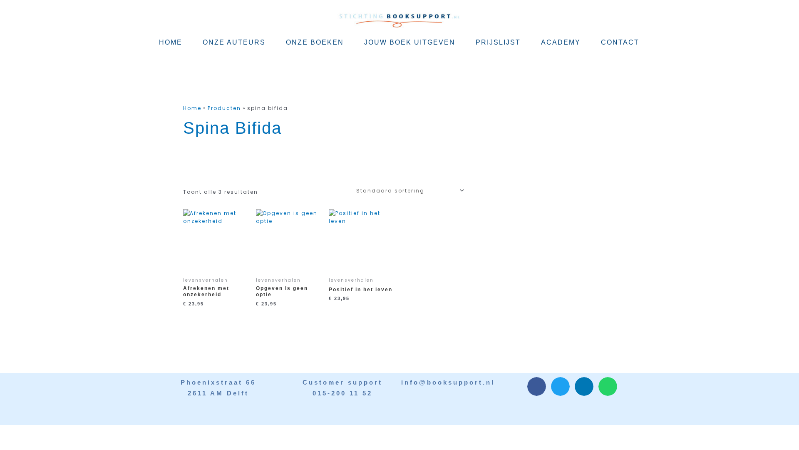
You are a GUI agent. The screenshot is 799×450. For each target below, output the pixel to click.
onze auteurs (234, 42)
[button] (536, 386)
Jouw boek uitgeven (409, 42)
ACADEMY (561, 42)
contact (620, 42)
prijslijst (498, 42)
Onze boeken (315, 42)
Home (170, 42)
